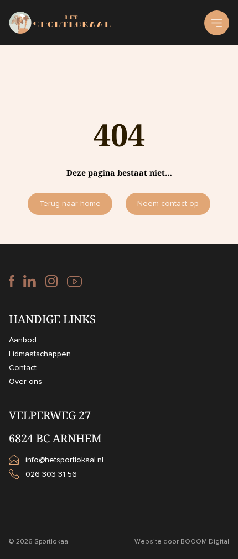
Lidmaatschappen (40, 353)
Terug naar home (70, 203)
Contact (23, 367)
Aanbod (23, 340)
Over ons (25, 381)
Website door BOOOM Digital (181, 541)
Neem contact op (168, 203)
